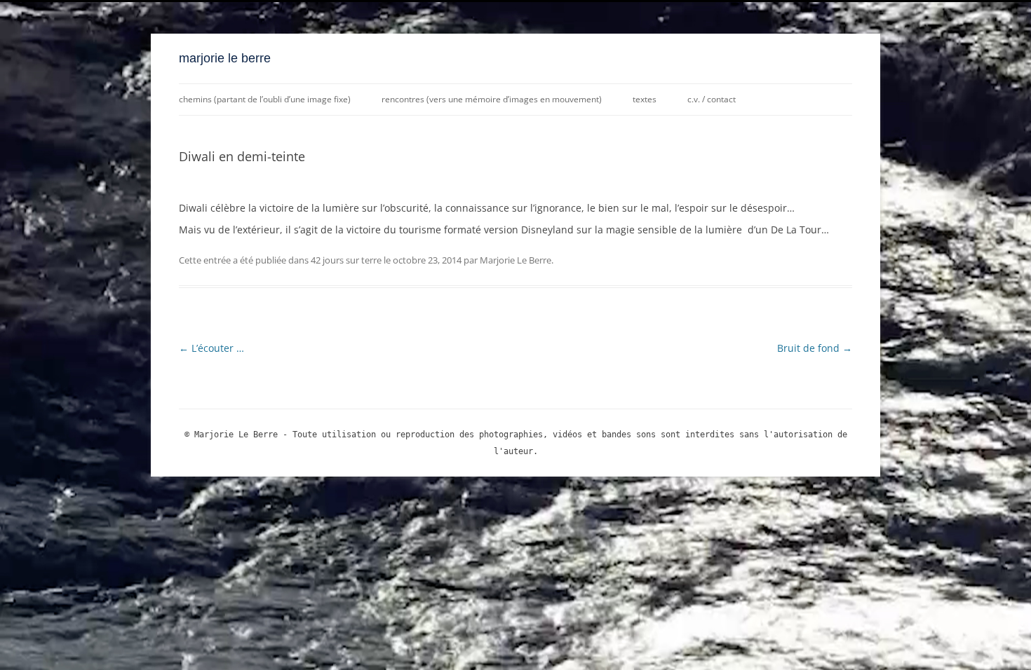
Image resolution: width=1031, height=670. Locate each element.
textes (644, 99)
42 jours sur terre (346, 260)
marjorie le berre (225, 58)
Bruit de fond (814, 348)
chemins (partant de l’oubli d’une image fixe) (265, 99)
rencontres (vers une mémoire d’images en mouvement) (492, 99)
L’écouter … (211, 348)
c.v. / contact (711, 99)
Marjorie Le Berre (515, 260)
